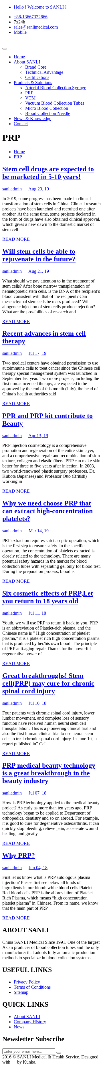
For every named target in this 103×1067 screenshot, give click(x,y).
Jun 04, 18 (38, 867)
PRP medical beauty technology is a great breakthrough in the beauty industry (48, 773)
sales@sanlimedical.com (36, 27)
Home (19, 56)
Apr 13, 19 (38, 435)
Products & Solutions (33, 82)
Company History (30, 1021)
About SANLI (27, 61)
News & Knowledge (32, 118)
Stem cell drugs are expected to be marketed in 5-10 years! (48, 172)
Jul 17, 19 (37, 353)
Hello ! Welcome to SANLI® (40, 7)
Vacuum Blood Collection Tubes (54, 103)
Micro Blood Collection (46, 108)
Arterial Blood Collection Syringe (55, 87)
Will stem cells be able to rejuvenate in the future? (39, 255)
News (19, 1026)
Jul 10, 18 (37, 703)
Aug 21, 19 (38, 271)
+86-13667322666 (30, 16)
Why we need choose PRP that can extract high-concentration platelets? (47, 510)
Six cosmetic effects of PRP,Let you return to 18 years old (47, 597)
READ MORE (16, 239)
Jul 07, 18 (37, 793)
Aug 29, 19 (38, 188)
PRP (29, 92)
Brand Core (35, 67)
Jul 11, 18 (37, 613)
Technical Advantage (44, 72)
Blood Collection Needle (47, 113)
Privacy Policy (27, 982)
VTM (30, 97)
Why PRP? (18, 855)
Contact (21, 123)
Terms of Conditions (32, 987)
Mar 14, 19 (39, 530)
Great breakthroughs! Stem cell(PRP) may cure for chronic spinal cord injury (48, 683)
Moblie (20, 32)
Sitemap (21, 992)
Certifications (37, 77)
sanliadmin (12, 188)
